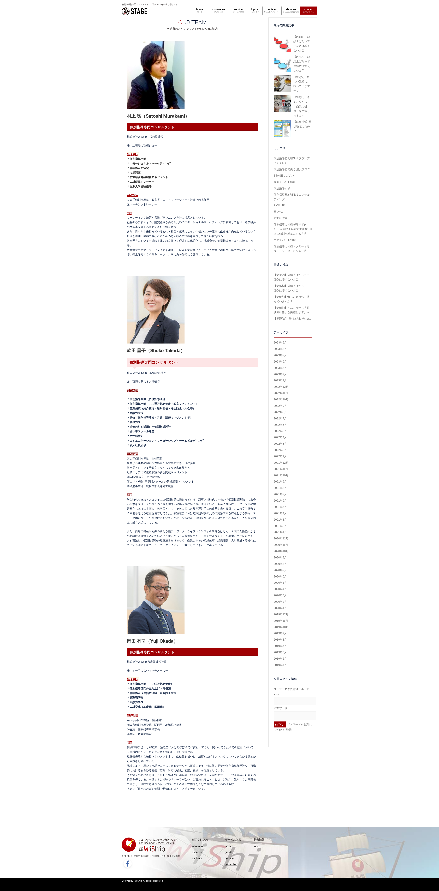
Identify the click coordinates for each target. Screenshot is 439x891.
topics (254, 9)
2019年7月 (280, 646)
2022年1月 (280, 456)
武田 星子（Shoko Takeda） (156, 350)
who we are (218, 9)
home (199, 9)
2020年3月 (280, 595)
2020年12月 (281, 538)
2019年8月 (280, 639)
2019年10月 (281, 627)
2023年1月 (280, 380)
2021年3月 (280, 519)
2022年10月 (281, 399)
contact (308, 9)
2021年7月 (280, 494)
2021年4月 (280, 513)
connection (231, 864)
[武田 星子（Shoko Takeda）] (156, 309)
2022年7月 (280, 418)
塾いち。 (279, 211)
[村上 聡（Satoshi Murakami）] (156, 75)
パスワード (280, 708)
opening (229, 858)
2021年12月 (281, 462)
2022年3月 (280, 443)
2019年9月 (280, 633)
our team (272, 9)
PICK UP (279, 205)
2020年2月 (280, 601)
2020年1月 (280, 608)
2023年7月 (280, 355)
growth (228, 852)
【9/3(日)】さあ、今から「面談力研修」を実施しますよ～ (301, 106)
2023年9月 (280, 342)
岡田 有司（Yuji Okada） (152, 641)
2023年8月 (280, 348)
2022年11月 (281, 393)
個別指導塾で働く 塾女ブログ (292, 169)
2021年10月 (281, 475)
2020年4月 (280, 589)
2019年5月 (280, 658)
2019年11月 (281, 620)
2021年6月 (280, 500)
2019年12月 (281, 614)
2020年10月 (281, 551)
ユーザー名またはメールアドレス (291, 691)
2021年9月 (280, 481)
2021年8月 (280, 487)
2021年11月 (281, 469)
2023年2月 (280, 374)
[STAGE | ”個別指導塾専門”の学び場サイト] (134, 10)
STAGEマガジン (284, 175)
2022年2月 (280, 450)
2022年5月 (280, 431)
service (238, 9)
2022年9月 (280, 405)
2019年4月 (280, 665)
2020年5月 (280, 582)
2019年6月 (280, 652)
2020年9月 (280, 557)
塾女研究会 (280, 218)
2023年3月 (280, 367)
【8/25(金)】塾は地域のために (302, 126)
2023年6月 (280, 361)
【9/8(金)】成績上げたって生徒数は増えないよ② (301, 43)
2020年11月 (281, 544)
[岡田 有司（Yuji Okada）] (156, 600)
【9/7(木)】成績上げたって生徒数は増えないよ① (301, 63)
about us (291, 9)
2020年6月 (280, 576)
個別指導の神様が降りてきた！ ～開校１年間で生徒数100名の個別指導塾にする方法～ (293, 229)
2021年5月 (280, 506)
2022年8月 (280, 412)
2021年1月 (280, 532)
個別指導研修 (282, 188)
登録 (289, 729)
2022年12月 (281, 386)
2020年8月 (280, 563)
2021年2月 (280, 526)
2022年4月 (280, 437)
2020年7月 (280, 570)
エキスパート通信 (285, 240)
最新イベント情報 (285, 181)
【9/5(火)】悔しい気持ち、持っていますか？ (301, 84)
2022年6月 (280, 424)
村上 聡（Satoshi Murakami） (158, 116)
